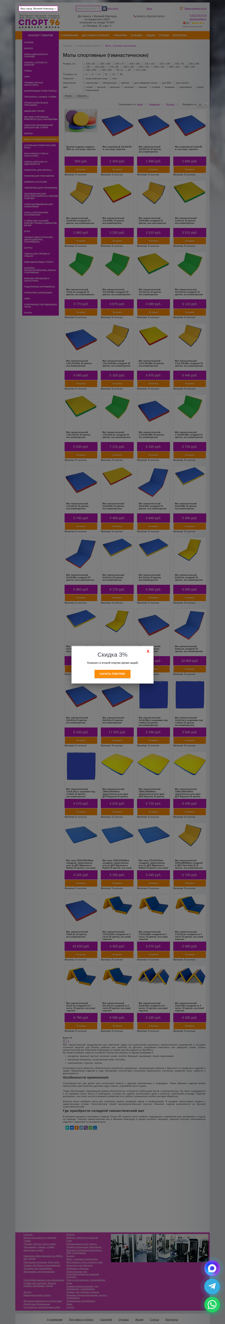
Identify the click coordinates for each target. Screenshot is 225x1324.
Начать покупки (112, 673)
